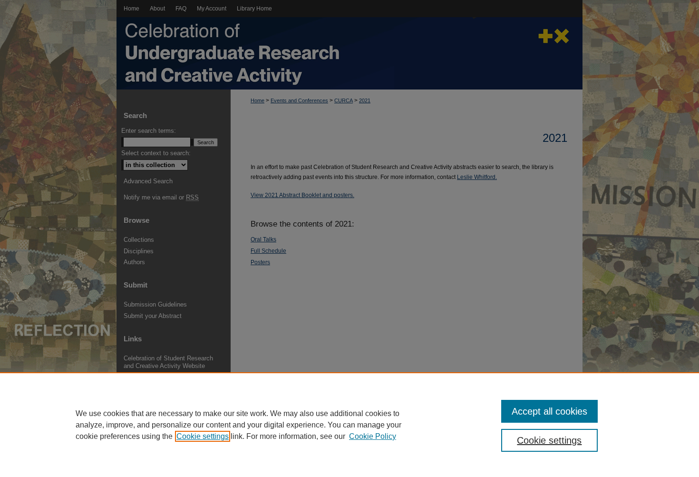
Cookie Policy (372, 436)
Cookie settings (202, 436)
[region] (349, 424)
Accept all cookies (549, 411)
